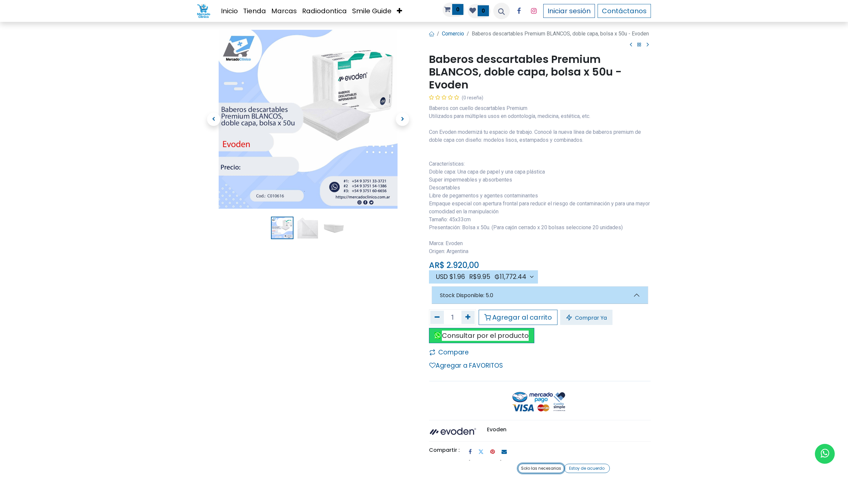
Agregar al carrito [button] (522, 317)
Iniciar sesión (569, 11)
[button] (501, 11)
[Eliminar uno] (437, 317)
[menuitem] (229, 11)
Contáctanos (624, 11)
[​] (631, 44)
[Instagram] (534, 11)
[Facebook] (519, 11)
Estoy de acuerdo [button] (587, 468)
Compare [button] (453, 352)
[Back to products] (639, 44)
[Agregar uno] (468, 317)
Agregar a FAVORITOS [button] (469, 365)
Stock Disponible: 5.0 (466, 295)
